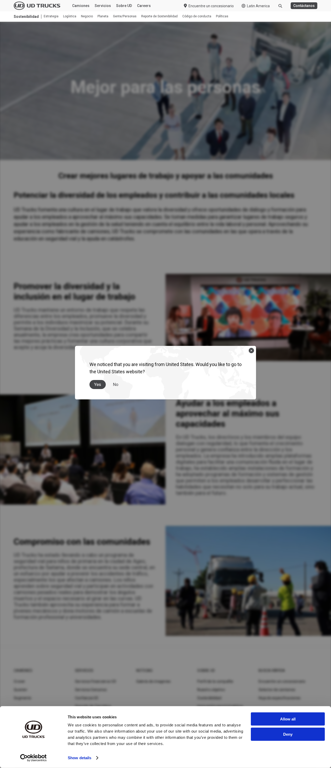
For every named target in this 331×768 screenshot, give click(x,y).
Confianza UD (86, 698)
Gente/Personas (125, 16)
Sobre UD (124, 6)
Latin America (258, 6)
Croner (19, 681)
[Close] (251, 350)
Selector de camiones (277, 690)
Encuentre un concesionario (211, 6)
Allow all (288, 719)
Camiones (80, 6)
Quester (20, 690)
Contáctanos (304, 6)
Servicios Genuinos (91, 690)
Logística (69, 16)
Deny (287, 734)
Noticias (144, 670)
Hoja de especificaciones (279, 698)
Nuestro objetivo (211, 690)
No (115, 384)
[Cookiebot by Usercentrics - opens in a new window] (33, 758)
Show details (79, 758)
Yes (97, 384)
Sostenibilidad (209, 698)
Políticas (222, 16)
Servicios (103, 6)
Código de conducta (196, 16)
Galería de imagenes (153, 681)
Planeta (102, 16)
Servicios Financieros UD (95, 681)
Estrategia (51, 16)
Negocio (87, 16)
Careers (144, 6)
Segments (22, 698)
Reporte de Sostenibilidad (159, 16)
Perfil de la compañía (215, 681)
